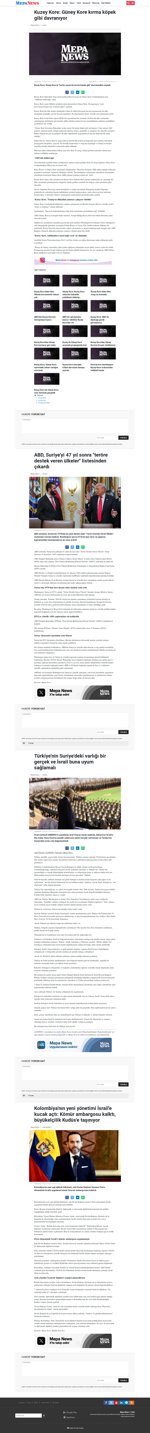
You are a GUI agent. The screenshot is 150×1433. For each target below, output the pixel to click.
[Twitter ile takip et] (111, 1403)
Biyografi (86, 3)
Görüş (58, 3)
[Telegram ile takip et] (126, 1403)
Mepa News (35, 25)
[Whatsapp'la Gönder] (83, 92)
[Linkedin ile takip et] (121, 1403)
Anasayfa (21, 1403)
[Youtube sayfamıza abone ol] (116, 1403)
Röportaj (95, 3)
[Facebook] (67, 92)
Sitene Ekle (55, 1403)
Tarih (79, 3)
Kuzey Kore (42, 398)
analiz (58, 1031)
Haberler (50, 3)
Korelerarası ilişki (43, 403)
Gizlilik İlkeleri (45, 1403)
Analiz (65, 3)
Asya (44, 25)
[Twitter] (72, 92)
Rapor (72, 3)
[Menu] (132, 3)
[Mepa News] (27, 3)
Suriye (44, 474)
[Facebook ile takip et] (106, 1403)
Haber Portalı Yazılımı (77, 1428)
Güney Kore (42, 400)
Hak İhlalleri (106, 3)
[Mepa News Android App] (70, 1412)
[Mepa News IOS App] (70, 1417)
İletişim (36, 1403)
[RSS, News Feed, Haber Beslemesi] (131, 1403)
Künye (29, 1403)
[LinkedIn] (77, 92)
